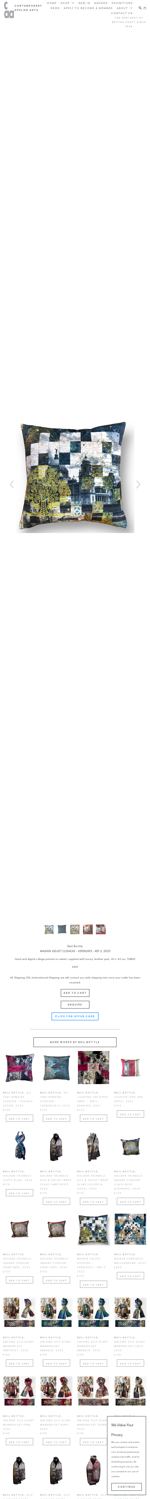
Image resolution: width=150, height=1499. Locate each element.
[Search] (140, 7)
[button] (68, 2)
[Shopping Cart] (145, 7)
